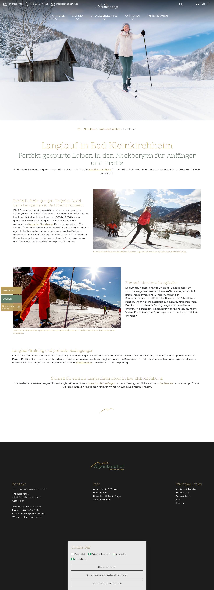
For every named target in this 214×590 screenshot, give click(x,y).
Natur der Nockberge (40, 224)
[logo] (107, 465)
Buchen (7, 298)
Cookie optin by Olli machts (134, 589)
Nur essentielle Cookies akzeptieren (107, 575)
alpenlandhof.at (32, 517)
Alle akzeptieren (107, 567)
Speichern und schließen (107, 583)
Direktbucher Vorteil (9, 307)
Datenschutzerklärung (167, 535)
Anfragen (8, 290)
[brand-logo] (107, 6)
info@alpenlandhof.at (33, 513)
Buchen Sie (166, 383)
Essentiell (79, 554)
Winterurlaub (84, 362)
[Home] (79, 129)
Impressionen (157, 15)
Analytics (121, 554)
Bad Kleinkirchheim (99, 169)
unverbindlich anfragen (101, 383)
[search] (181, 4)
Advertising (81, 559)
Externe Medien (100, 554)
